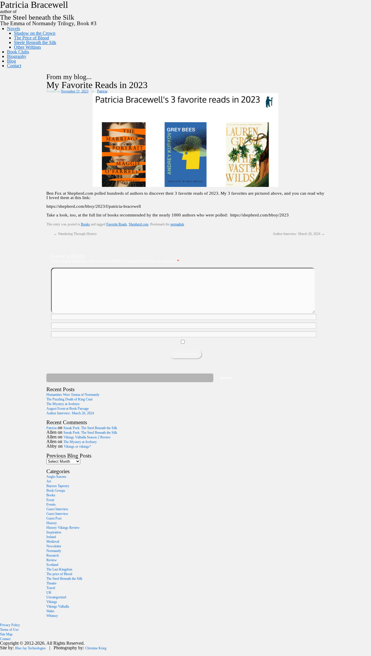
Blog (11, 61)
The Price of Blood (31, 37)
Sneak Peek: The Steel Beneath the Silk (90, 428)
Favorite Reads (116, 224)
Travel (50, 588)
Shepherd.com (138, 224)
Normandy (53, 551)
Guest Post (53, 518)
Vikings (51, 602)
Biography (16, 56)
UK (49, 593)
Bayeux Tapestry (57, 486)
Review (51, 560)
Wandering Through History (75, 234)
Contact (14, 65)
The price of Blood (59, 574)
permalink (177, 224)
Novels (13, 28)
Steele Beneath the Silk (35, 42)
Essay (50, 500)
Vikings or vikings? (77, 446)
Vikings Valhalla (57, 606)
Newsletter (53, 546)
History (51, 523)
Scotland (52, 565)
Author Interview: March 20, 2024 (299, 234)
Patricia (102, 91)
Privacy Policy (10, 625)
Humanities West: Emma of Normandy (72, 395)
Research (52, 555)
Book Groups (55, 491)
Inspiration (53, 532)
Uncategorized (56, 597)
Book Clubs (18, 51)
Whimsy (52, 616)
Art (48, 481)
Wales (50, 611)
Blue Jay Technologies (30, 648)
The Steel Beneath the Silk (64, 579)
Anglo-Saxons (56, 477)
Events (51, 504)
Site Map (6, 634)
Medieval (52, 542)
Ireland (51, 537)
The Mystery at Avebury (63, 404)
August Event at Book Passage (67, 409)
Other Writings (27, 47)
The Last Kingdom (59, 569)
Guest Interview (57, 509)
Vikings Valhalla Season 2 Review (87, 437)
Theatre (51, 583)
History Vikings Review (63, 528)
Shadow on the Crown (34, 33)
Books (85, 224)
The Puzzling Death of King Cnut (69, 399)
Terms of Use (9, 630)
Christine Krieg (95, 648)
